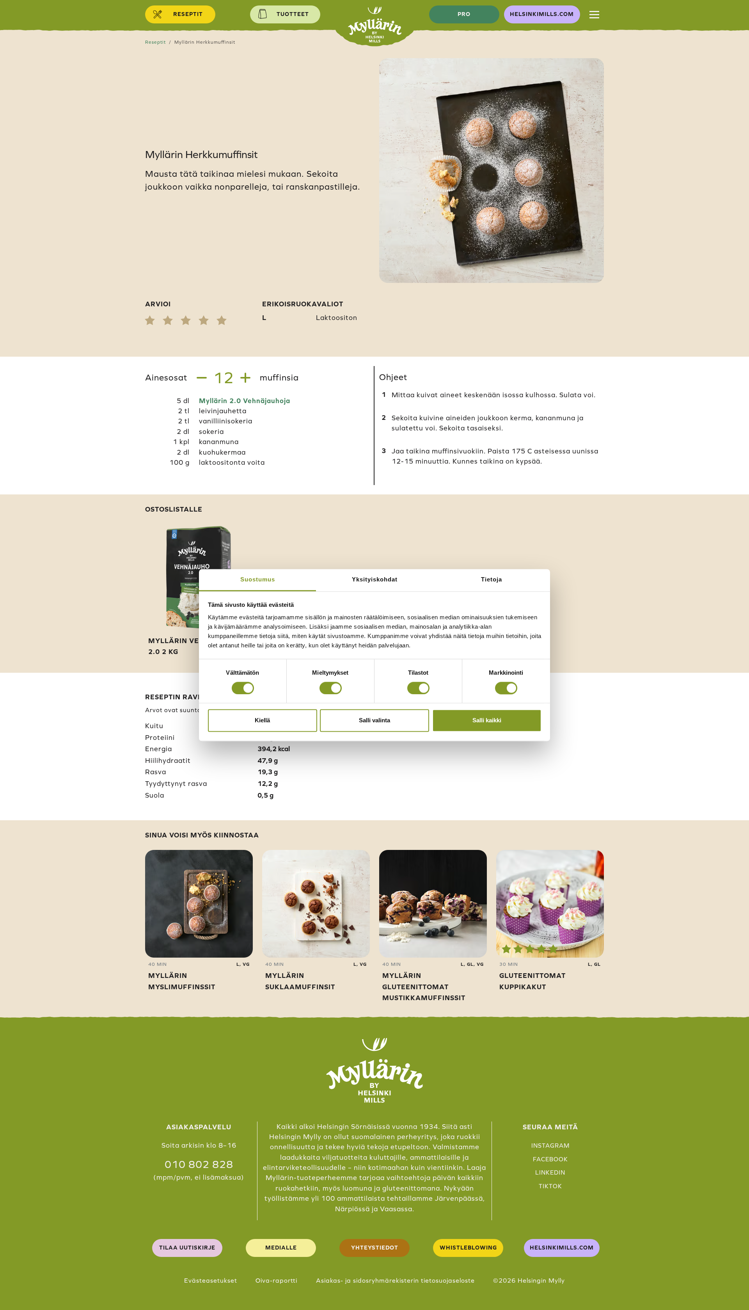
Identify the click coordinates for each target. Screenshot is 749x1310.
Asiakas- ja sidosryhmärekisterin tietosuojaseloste (395, 1280)
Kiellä (262, 720)
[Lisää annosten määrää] (245, 377)
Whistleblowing (468, 1247)
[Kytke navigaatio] (594, 14)
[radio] (149, 320)
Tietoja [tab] (491, 579)
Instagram (550, 1145)
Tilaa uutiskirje (187, 1247)
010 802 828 (199, 1164)
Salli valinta (374, 720)
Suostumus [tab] (257, 579)
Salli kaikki (486, 720)
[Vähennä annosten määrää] (201, 377)
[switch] (330, 688)
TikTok (550, 1186)
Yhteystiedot (374, 1247)
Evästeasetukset (210, 1280)
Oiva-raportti (276, 1280)
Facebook (550, 1159)
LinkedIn (550, 1172)
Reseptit (155, 41)
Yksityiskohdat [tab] (375, 579)
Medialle (281, 1247)
